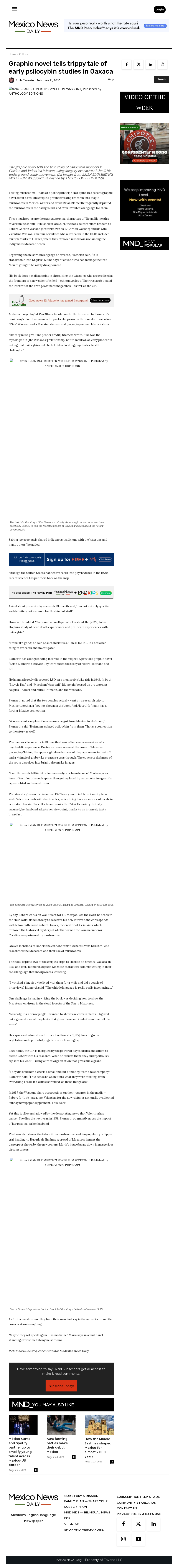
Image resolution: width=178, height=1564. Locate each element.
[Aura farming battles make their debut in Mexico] (61, 1425)
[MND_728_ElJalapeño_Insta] (61, 300)
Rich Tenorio (25, 80)
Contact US (127, 1508)
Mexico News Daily (69, 1560)
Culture (23, 54)
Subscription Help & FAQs (138, 1496)
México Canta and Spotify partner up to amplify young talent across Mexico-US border (20, 1452)
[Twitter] (138, 64)
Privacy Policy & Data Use (139, 1514)
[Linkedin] (150, 64)
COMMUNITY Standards (136, 1502)
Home (12, 54)
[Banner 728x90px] (61, 592)
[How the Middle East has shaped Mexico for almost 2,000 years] (99, 1425)
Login (160, 9)
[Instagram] (162, 64)
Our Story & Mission (81, 1496)
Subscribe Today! (61, 1386)
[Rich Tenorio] (12, 80)
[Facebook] (127, 64)
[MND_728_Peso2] (116, 36)
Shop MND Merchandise (84, 1529)
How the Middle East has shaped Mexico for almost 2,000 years (98, 1447)
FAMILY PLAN (74, 1501)
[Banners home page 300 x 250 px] (144, 167)
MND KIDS (72, 1512)
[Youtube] (138, 1539)
